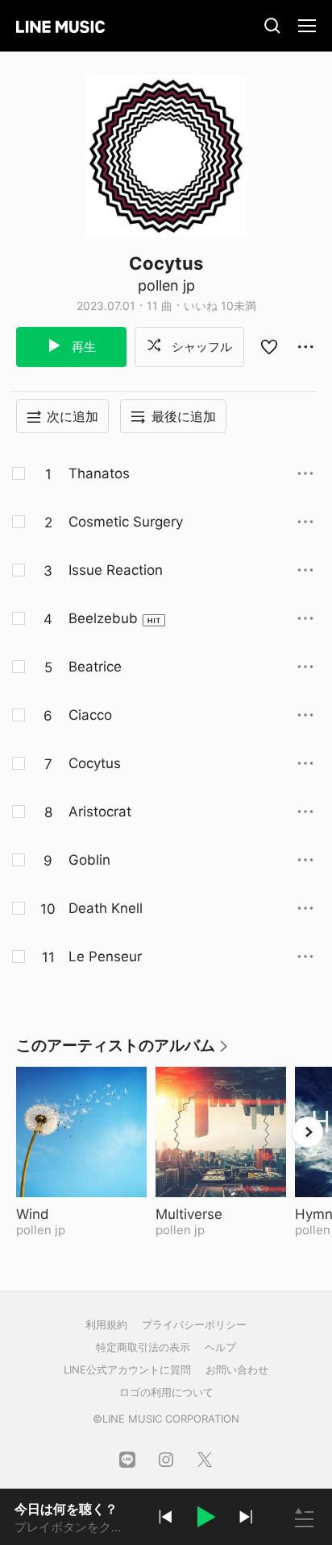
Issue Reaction (115, 570)
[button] (205, 1519)
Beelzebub (103, 618)
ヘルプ (220, 1347)
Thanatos (99, 473)
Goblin (89, 860)
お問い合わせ (236, 1369)
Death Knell (105, 908)
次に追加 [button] (72, 416)
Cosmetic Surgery (125, 522)
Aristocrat (99, 811)
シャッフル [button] (200, 346)
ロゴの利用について (166, 1392)
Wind (73, 1214)
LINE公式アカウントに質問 (127, 1369)
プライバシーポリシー (194, 1324)
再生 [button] (82, 346)
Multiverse (221, 1214)
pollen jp (166, 285)
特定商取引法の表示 (143, 1347)
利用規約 (106, 1324)
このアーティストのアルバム (123, 1051)
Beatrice (95, 667)
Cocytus (94, 763)
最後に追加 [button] (183, 416)
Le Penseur (105, 956)
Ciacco (90, 715)
